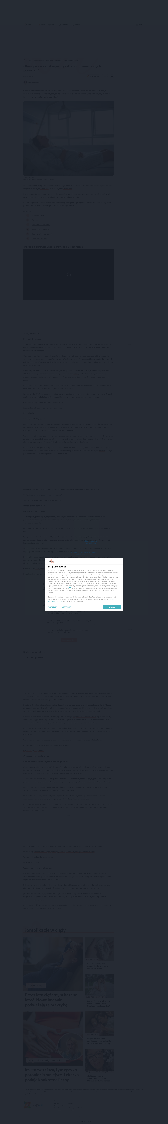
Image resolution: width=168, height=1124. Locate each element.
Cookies (59, 601)
